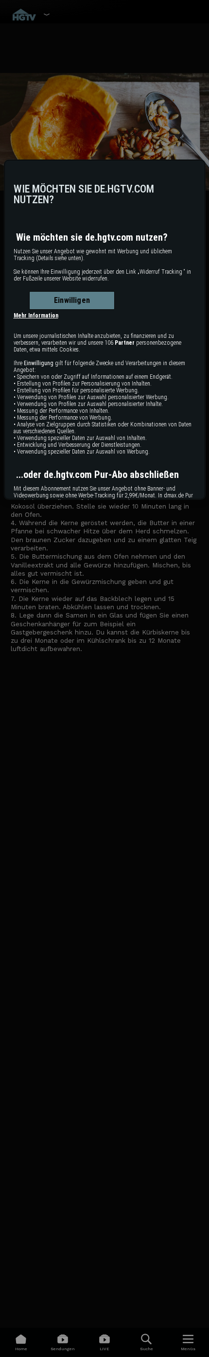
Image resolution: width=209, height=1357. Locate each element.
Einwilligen (72, 300)
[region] (105, 329)
